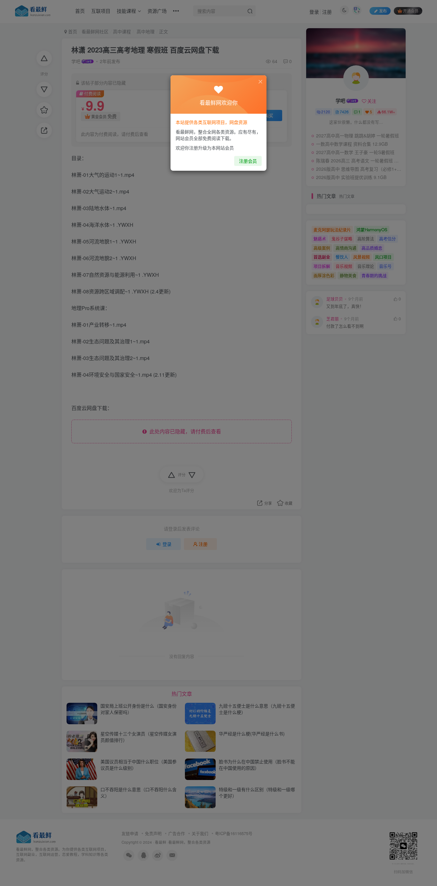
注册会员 (248, 161)
